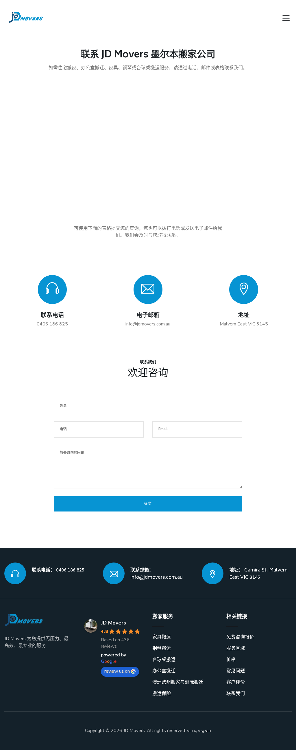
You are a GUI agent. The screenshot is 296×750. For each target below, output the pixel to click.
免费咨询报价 (240, 637)
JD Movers (113, 622)
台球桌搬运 (163, 659)
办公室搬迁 (163, 671)
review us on (117, 671)
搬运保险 (161, 693)
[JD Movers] (26, 17)
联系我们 (235, 693)
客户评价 (235, 682)
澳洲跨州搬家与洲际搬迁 (177, 682)
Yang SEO (204, 731)
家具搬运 (161, 637)
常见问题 (235, 671)
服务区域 (235, 648)
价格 (231, 659)
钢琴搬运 (161, 648)
